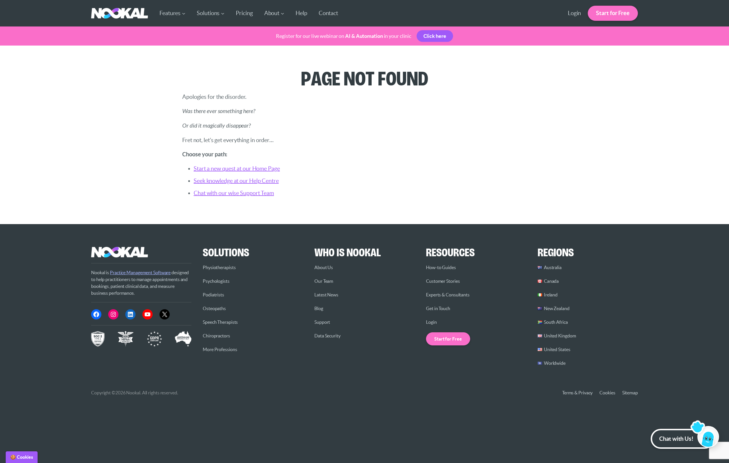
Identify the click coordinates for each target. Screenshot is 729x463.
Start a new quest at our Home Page (237, 168)
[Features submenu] (183, 13)
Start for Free (613, 13)
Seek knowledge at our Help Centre (236, 181)
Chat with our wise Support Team (234, 193)
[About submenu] (282, 13)
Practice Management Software (140, 272)
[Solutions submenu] (222, 13)
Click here (434, 36)
